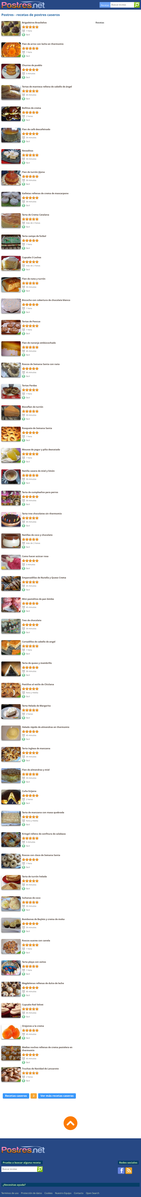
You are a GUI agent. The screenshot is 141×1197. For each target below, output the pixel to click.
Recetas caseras (16, 1096)
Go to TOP (70, 1123)
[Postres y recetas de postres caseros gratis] (23, 2)
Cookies (48, 1193)
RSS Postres (128, 1170)
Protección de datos (31, 1193)
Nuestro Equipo (63, 1193)
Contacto (78, 1193)
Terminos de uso (10, 1193)
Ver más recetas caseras (57, 1096)
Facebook (121, 1170)
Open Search (92, 1193)
